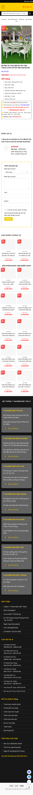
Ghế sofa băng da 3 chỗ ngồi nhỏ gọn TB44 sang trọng (25, 335)
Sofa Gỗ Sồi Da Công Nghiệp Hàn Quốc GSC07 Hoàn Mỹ (25, 283)
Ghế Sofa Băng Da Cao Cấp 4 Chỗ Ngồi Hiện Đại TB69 (25, 386)
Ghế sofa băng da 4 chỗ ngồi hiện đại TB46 (8, 360)
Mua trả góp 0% (9, 730)
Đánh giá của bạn (10, 168)
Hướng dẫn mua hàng (11, 708)
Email (6, 201)
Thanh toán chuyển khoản (12, 704)
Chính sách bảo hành (11, 715)
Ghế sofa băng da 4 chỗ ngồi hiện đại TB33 (25, 309)
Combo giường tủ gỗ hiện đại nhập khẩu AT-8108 (8, 309)
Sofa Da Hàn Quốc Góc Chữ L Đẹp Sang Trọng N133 (8, 283)
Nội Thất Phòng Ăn (12, 19)
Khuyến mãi (28, 7)
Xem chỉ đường (13, 428)
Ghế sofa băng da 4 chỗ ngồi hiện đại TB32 (8, 335)
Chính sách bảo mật (10, 719)
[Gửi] (30, 13)
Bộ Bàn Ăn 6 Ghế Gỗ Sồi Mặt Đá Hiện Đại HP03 (8, 255)
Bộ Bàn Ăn (21, 19)
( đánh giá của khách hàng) (17, 75)
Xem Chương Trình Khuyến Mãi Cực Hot (16, 107)
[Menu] (3, 6)
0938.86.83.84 (17, 116)
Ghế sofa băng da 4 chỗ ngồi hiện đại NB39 (25, 360)
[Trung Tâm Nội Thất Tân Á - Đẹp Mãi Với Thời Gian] (16, 7)
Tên (6, 192)
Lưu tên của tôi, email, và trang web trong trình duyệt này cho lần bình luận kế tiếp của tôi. (15, 212)
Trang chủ (4, 19)
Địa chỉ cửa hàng (9, 723)
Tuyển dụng (7, 726)
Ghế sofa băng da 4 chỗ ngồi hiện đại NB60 (8, 386)
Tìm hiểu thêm (25, 105)
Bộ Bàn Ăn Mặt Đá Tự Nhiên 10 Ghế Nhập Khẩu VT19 (25, 255)
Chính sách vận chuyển (11, 712)
